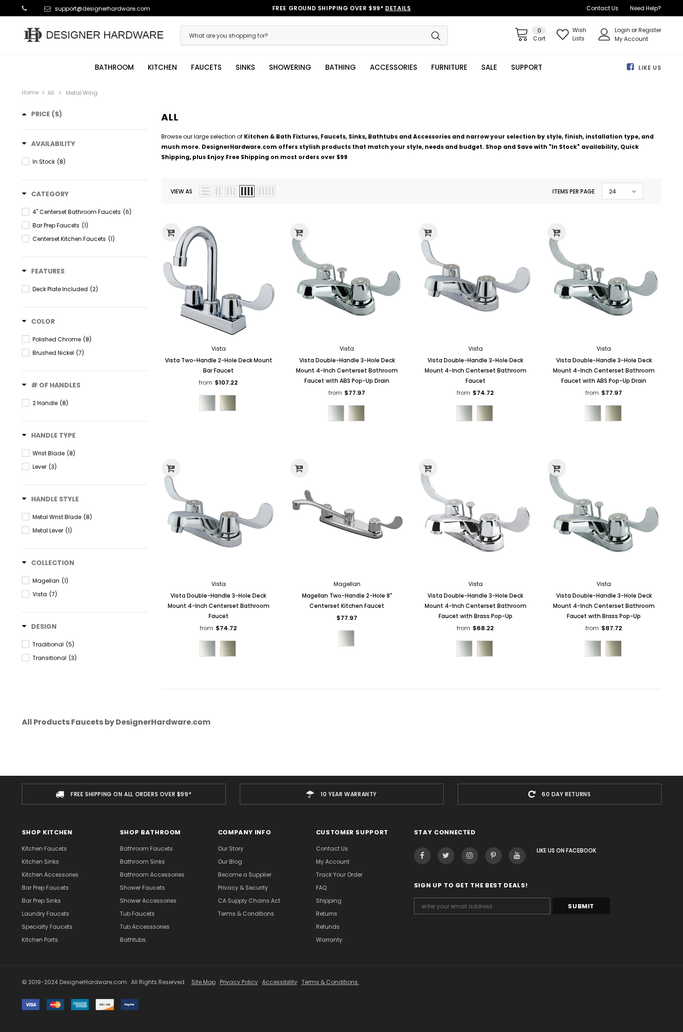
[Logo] (94, 35)
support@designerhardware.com (102, 9)
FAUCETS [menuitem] (206, 67)
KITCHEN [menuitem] (162, 67)
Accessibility (279, 982)
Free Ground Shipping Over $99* (341, 8)
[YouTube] (517, 855)
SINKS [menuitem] (245, 67)
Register (649, 30)
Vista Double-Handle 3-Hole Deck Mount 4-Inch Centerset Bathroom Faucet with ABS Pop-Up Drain (347, 370)
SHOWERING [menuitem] (290, 67)
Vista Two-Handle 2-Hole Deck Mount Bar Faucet (218, 365)
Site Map (203, 982)
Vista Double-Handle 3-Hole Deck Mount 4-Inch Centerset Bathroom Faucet (475, 370)
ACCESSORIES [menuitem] (393, 67)
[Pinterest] (493, 855)
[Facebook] (422, 855)
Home (30, 92)
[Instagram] (469, 855)
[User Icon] (604, 34)
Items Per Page (573, 191)
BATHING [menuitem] (340, 67)
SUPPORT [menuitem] (526, 67)
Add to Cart (346, 522)
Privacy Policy (239, 982)
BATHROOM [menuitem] (114, 67)
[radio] (207, 403)
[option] (124, 794)
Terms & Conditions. (330, 982)
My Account (631, 39)
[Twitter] (446, 855)
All (50, 93)
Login (623, 30)
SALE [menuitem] (489, 67)
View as (181, 191)
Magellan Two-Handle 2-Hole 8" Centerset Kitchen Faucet (347, 601)
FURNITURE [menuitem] (449, 67)
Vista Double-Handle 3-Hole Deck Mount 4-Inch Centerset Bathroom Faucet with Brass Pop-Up (475, 606)
